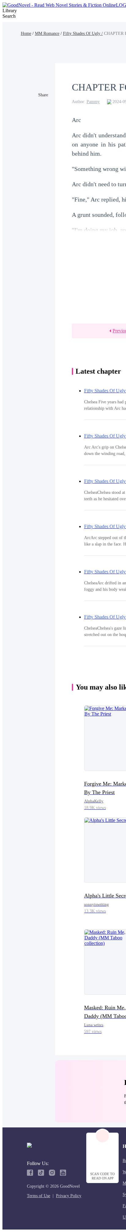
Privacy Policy (68, 1195)
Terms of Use (38, 1195)
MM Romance (47, 33)
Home (26, 33)
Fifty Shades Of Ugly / (83, 33)
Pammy (93, 101)
